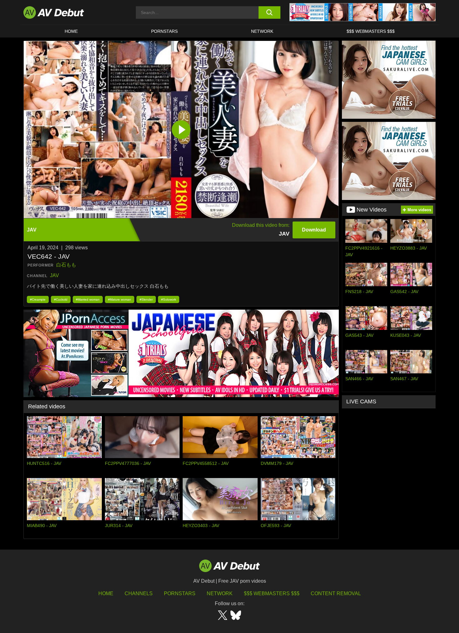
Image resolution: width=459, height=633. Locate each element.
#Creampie (38, 299)
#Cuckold (60, 299)
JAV (54, 275)
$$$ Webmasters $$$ (371, 31)
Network (262, 31)
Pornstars (164, 31)
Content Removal (336, 593)
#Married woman (88, 299)
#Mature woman (119, 299)
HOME (71, 31)
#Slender (146, 299)
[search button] (269, 12)
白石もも (66, 264)
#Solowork (168, 299)
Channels (139, 593)
